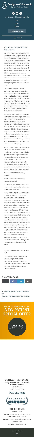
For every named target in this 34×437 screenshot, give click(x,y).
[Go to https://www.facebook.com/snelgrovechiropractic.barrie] (13, 13)
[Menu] (17, 434)
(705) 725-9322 (17, 23)
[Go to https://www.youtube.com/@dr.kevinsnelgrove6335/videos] (17, 13)
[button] (17, 327)
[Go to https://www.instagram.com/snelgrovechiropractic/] (20, 13)
